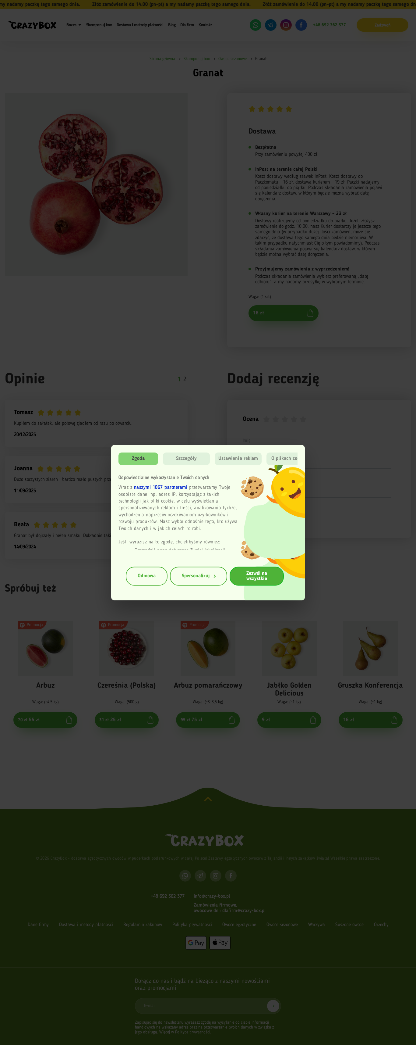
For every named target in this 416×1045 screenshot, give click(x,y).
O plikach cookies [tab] (289, 458)
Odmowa (147, 576)
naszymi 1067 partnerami (161, 487)
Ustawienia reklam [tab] (238, 458)
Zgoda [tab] (138, 458)
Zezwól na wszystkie (256, 576)
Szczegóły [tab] (186, 458)
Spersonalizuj (196, 576)
